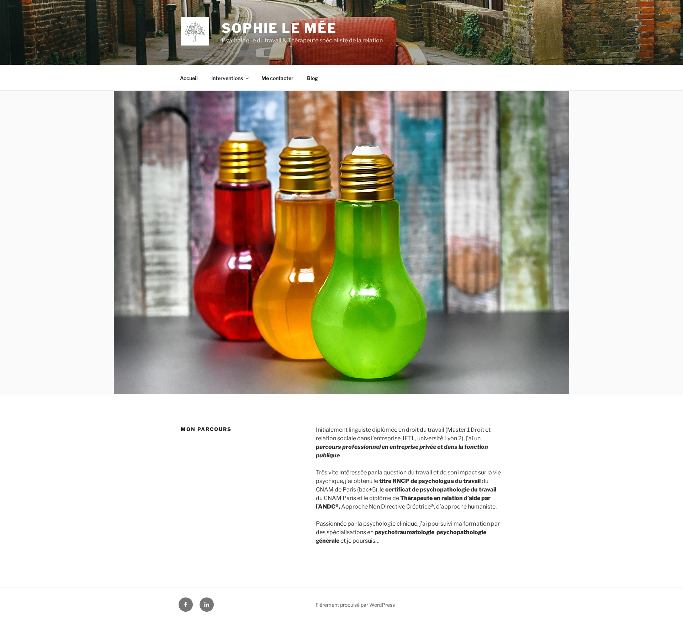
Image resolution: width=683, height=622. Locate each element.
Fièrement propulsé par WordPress (355, 605)
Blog (312, 78)
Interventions (227, 78)
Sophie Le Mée (279, 28)
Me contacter (277, 78)
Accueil (189, 78)
